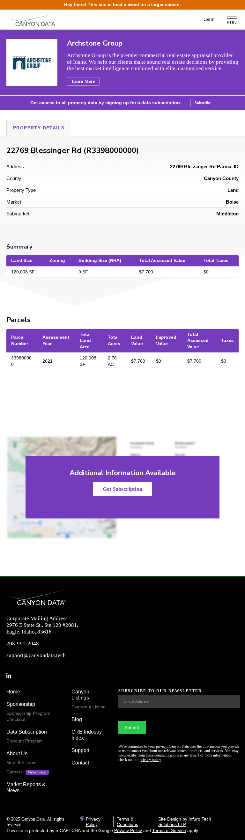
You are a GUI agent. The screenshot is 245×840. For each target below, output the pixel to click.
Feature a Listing (88, 706)
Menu (232, 23)
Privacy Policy (93, 821)
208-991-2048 (22, 644)
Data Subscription (26, 732)
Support (80, 750)
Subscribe (203, 103)
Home (13, 691)
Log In (209, 19)
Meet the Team (21, 762)
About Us (16, 753)
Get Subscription (122, 489)
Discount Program (24, 740)
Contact (80, 762)
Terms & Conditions (127, 821)
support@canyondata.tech (36, 655)
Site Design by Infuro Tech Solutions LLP (184, 821)
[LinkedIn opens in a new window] (11, 676)
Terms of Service (169, 830)
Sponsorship (20, 704)
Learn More (83, 81)
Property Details (38, 127)
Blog (76, 719)
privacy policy (150, 759)
